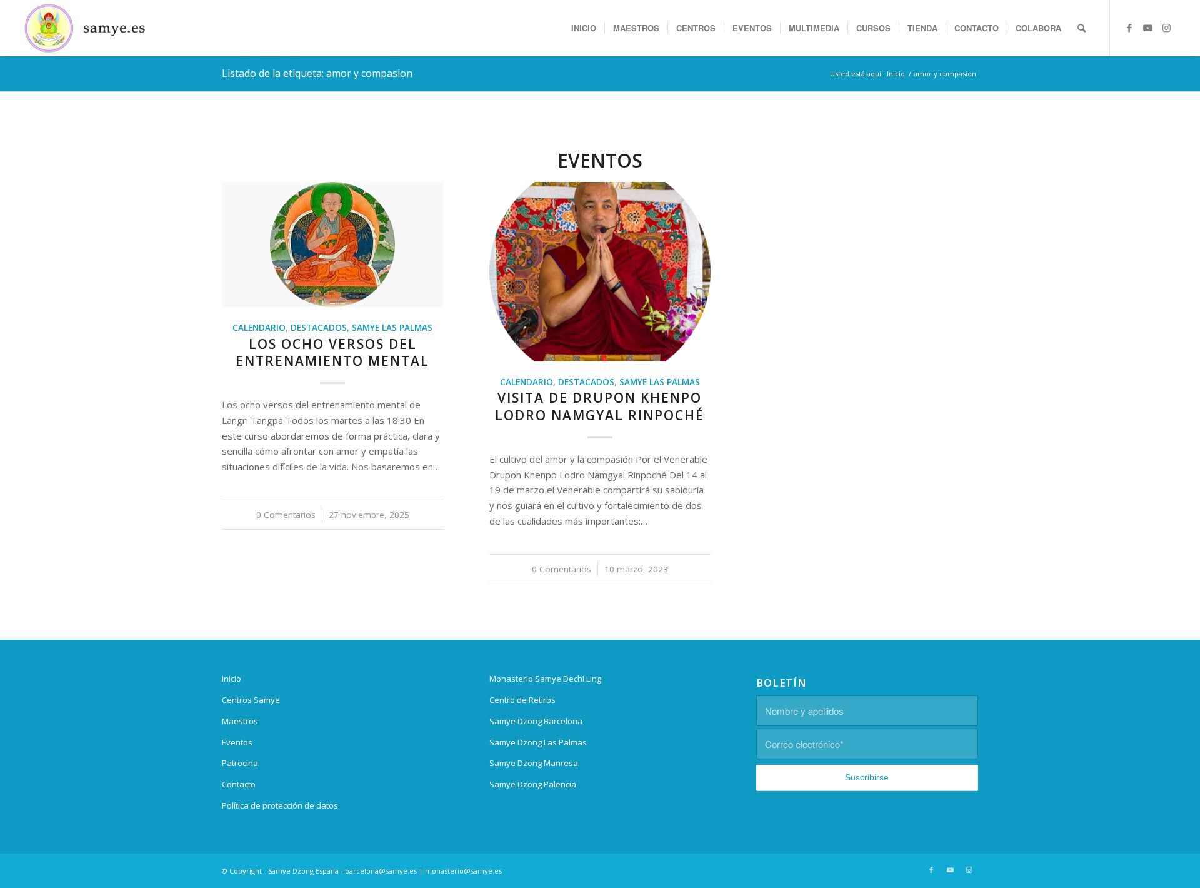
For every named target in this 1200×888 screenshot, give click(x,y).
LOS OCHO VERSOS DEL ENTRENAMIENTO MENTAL (332, 352)
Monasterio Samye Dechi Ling (545, 678)
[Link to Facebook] (1129, 27)
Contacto (239, 784)
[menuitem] (583, 28)
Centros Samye (251, 699)
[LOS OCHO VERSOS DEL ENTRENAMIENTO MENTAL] (333, 244)
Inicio (231, 678)
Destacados (319, 327)
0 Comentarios (286, 514)
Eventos (237, 742)
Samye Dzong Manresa (533, 763)
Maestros (240, 721)
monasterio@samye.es (463, 870)
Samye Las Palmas (392, 327)
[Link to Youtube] (1148, 27)
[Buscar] (1081, 28)
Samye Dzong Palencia (532, 784)
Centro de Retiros (522, 699)
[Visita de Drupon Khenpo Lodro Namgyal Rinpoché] (600, 271)
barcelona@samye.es (381, 870)
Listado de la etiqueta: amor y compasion (317, 73)
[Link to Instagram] (1167, 27)
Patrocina (240, 763)
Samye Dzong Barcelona (535, 721)
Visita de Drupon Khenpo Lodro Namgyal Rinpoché (599, 406)
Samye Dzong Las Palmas (538, 742)
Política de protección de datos (280, 805)
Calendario (259, 327)
